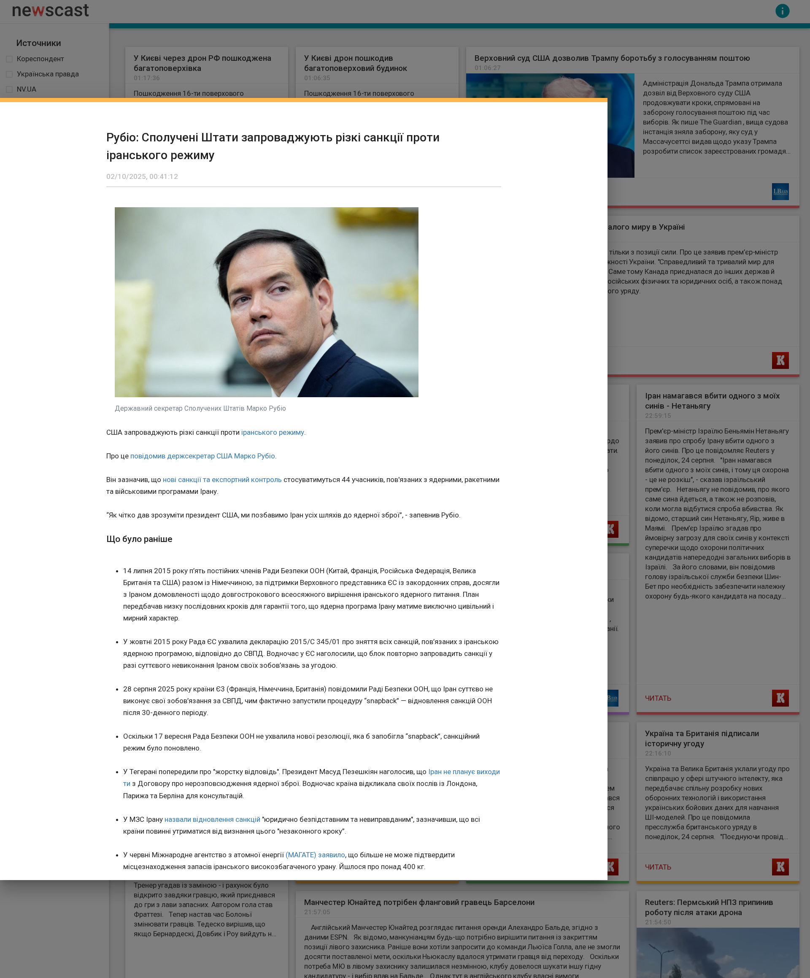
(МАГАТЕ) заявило (315, 855)
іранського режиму (272, 432)
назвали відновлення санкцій (212, 819)
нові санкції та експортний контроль (222, 479)
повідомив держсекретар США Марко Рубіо (202, 456)
